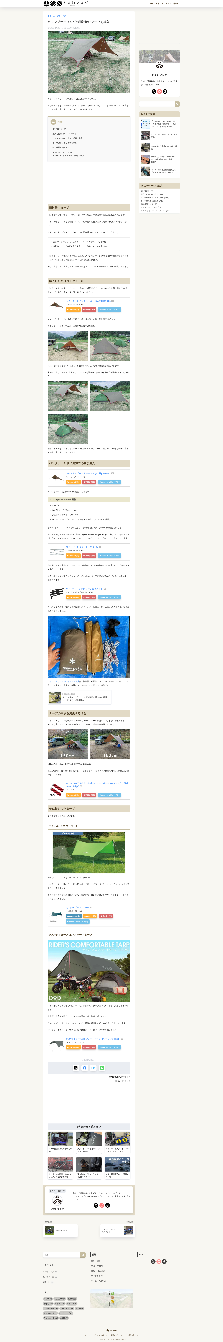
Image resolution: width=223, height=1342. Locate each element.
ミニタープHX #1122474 (77, 907)
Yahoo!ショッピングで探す (110, 309)
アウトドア (166, 4)
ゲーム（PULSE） (99, 1281)
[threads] (107, 1206)
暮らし (176, 4)
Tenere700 (59, 1299)
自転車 (64, 1318)
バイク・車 (154, 4)
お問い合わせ (133, 1335)
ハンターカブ (65, 1313)
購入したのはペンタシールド (65, 134)
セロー (80, 1308)
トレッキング (50, 1313)
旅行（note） (96, 1261)
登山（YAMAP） (98, 1266)
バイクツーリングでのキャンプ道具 (63, 681)
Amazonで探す (74, 309)
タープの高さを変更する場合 (65, 143)
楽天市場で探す (89, 309)
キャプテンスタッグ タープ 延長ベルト (84, 589)
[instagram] (101, 1206)
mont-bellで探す (74, 916)
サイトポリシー (103, 1335)
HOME (113, 1330)
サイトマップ (90, 1335)
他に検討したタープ (61, 147)
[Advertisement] (89, 183)
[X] (96, 1206)
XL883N (72, 1299)
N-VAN (48, 1299)
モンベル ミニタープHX (64, 152)
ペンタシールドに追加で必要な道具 (67, 138)
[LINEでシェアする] (102, 1068)
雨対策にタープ (59, 129)
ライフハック (51, 1318)
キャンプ (126, 1081)
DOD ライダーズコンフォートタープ (69, 156)
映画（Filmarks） (98, 1271)
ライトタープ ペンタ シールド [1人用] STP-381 (88, 301)
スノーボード (51, 1308)
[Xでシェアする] (76, 1068)
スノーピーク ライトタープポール (82, 547)
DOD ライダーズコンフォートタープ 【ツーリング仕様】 (93, 1039)
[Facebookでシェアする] (84, 1068)
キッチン (60, 1304)
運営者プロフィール (118, 1335)
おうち (48, 1304)
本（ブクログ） (97, 1276)
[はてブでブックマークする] (93, 1068)
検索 (177, 104)
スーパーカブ (66, 1308)
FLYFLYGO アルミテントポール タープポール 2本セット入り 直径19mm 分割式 (97, 785)
